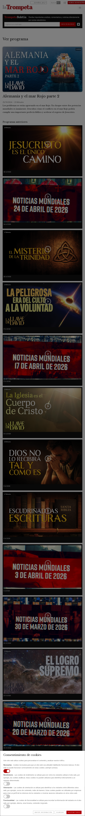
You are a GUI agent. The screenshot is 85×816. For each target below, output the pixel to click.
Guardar (60, 812)
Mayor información (43, 812)
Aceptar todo (74, 812)
